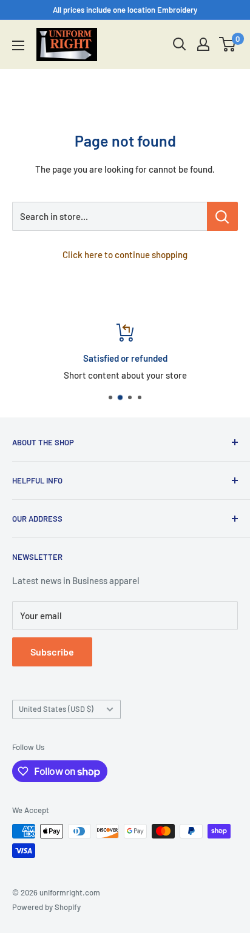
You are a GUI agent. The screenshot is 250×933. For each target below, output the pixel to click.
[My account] (203, 44)
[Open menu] (18, 45)
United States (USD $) (56, 709)
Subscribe (52, 651)
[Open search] (179, 44)
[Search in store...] (222, 216)
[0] (227, 44)
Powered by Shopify (46, 907)
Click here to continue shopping (124, 254)
